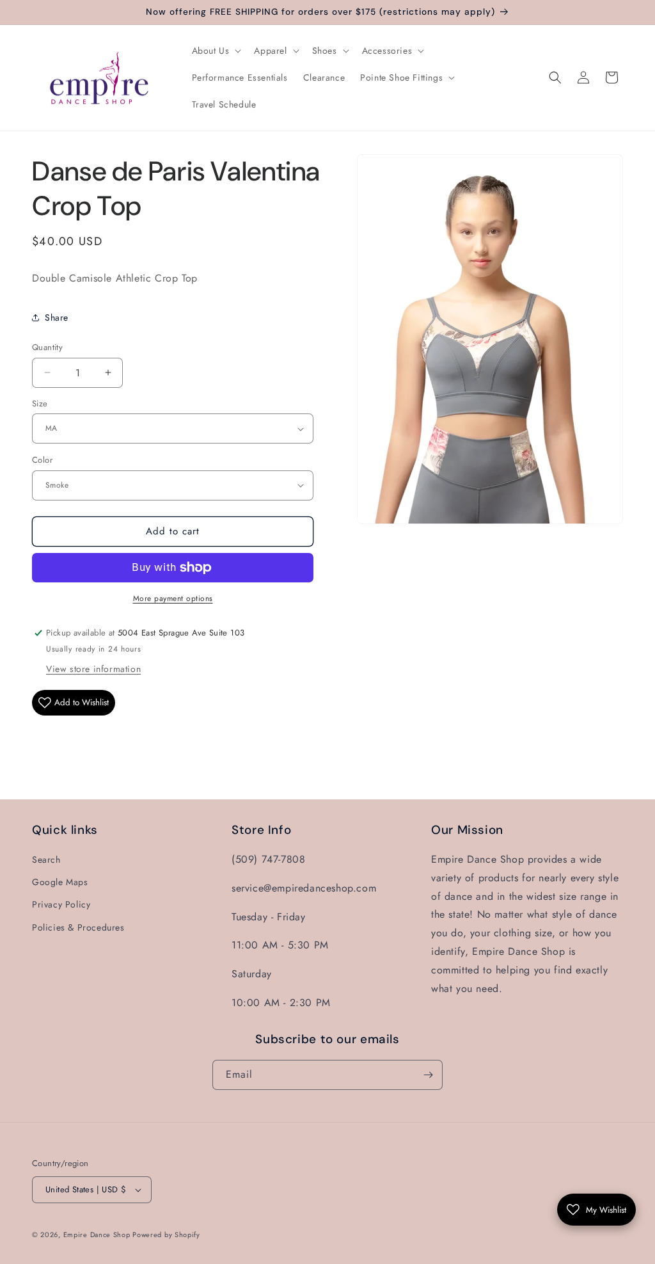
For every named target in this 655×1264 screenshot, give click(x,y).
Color (42, 460)
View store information (93, 668)
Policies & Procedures (78, 927)
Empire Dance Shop (98, 1234)
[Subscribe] (428, 1075)
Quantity (47, 347)
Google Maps (60, 882)
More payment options (173, 598)
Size (40, 403)
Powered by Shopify (166, 1234)
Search (46, 859)
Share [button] (56, 317)
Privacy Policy (61, 904)
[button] (215, 50)
